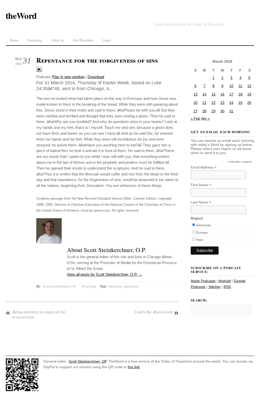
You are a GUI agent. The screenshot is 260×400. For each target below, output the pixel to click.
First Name (201, 185)
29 (214, 111)
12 (249, 86)
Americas (203, 225)
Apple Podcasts (203, 281)
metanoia (115, 286)
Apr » (205, 118)
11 (240, 86)
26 (249, 103)
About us (57, 40)
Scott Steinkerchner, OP (87, 361)
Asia (199, 240)
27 (195, 111)
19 (249, 94)
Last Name (201, 202)
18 (240, 94)
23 (222, 103)
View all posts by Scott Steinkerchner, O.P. (104, 274)
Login (106, 40)
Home (14, 40)
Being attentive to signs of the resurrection (36, 315)
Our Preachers (83, 40)
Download (96, 77)
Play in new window (68, 77)
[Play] (39, 71)
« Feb (195, 118)
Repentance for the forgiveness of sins (97, 60)
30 (222, 111)
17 (231, 94)
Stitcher (214, 287)
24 (231, 103)
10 (231, 86)
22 (214, 103)
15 (214, 94)
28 (204, 111)
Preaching (89, 286)
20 (195, 103)
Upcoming (34, 40)
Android (224, 281)
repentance (131, 286)
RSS (227, 287)
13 (195, 94)
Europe (202, 232)
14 (204, 94)
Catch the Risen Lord (156, 312)
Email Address (204, 167)
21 (204, 103)
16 (222, 94)
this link (134, 367)
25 (240, 103)
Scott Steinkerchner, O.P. (59, 286)
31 (231, 111)
